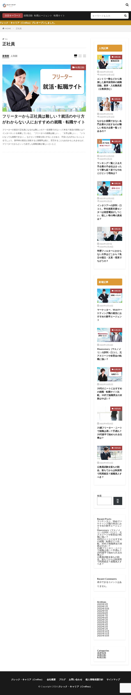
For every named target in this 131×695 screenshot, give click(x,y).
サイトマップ (113, 679)
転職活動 (79, 67)
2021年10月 (103, 635)
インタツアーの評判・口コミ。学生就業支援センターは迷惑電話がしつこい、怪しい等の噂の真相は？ (109, 212)
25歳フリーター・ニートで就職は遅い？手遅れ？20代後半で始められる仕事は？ (109, 432)
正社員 (19, 28)
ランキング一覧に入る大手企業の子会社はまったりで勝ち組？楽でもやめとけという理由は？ (109, 168)
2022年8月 (102, 613)
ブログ (62, 679)
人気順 (14, 55)
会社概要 (51, 679)
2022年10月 (103, 608)
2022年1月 (102, 628)
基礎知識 (117, 409)
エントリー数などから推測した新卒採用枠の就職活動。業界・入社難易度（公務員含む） (109, 83)
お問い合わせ (75, 679)
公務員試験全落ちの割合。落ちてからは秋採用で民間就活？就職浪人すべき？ (109, 471)
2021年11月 (103, 633)
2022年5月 (102, 619)
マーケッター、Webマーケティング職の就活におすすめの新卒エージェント (109, 314)
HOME (8, 28)
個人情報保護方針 (94, 679)
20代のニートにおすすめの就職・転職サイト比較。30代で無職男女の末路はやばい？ (109, 393)
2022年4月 (102, 622)
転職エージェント (43, 15)
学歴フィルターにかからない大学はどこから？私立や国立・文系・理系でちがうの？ (109, 255)
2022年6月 (102, 617)
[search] (125, 16)
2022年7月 (102, 615)
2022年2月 (102, 626)
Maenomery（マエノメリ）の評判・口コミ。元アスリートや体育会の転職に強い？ (109, 354)
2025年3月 (102, 604)
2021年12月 (103, 631)
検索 (99, 495)
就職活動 (28, 15)
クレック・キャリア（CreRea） (27, 679)
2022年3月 (102, 624)
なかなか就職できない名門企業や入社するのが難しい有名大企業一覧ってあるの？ (109, 125)
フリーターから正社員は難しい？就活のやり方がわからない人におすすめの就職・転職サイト (43, 119)
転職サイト (59, 15)
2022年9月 (102, 610)
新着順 (5, 55)
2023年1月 (102, 606)
